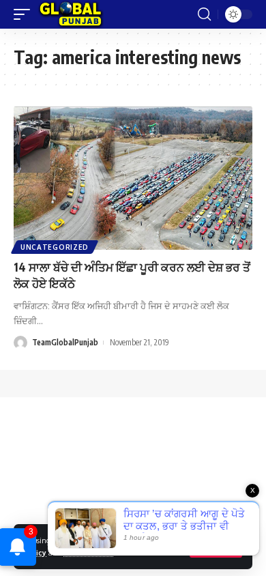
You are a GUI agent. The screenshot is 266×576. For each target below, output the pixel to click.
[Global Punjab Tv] (70, 14)
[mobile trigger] (25, 14)
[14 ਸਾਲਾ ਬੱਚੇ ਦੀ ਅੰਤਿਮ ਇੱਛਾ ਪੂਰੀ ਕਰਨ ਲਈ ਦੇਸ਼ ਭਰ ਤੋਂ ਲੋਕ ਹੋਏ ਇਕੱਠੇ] (133, 178)
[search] (204, 14)
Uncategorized (54, 247)
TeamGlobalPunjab (65, 342)
